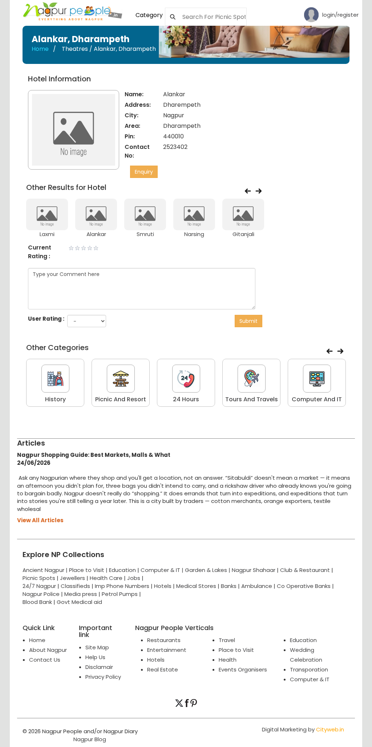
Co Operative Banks (304, 586)
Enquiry (144, 171)
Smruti (145, 234)
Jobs (133, 578)
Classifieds (75, 586)
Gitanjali (243, 234)
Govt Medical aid (79, 602)
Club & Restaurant (305, 570)
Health (227, 659)
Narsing (194, 234)
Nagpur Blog (89, 739)
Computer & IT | (163, 570)
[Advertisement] (322, 120)
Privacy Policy (103, 677)
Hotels (162, 586)
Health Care (106, 578)
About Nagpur (48, 650)
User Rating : (46, 318)
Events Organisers (243, 669)
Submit (248, 321)
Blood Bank (37, 602)
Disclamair (99, 667)
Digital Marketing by (303, 729)
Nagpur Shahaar (253, 570)
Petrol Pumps (120, 594)
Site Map (97, 647)
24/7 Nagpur (39, 586)
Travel (227, 640)
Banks (228, 586)
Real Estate (162, 669)
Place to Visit (236, 650)
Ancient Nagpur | (46, 570)
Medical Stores (196, 586)
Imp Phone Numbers (122, 586)
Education (123, 570)
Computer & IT (309, 679)
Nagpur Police (41, 594)
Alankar (96, 234)
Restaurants (164, 640)
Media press (80, 594)
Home (40, 49)
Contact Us (44, 659)
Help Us (95, 657)
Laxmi (47, 234)
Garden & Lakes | (208, 570)
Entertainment (166, 650)
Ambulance (256, 586)
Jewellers (72, 578)
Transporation (309, 669)
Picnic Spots (39, 578)
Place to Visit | (89, 570)
